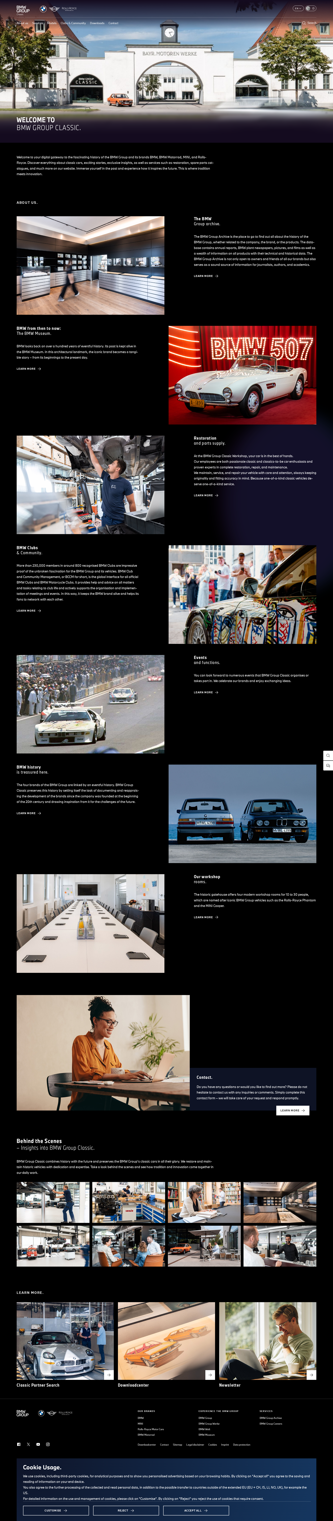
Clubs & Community (73, 23)
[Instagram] (48, 1444)
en (297, 8)
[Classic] (23, 9)
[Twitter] (28, 1444)
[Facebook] (19, 1444)
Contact (113, 23)
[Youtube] (38, 1444)
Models (52, 23)
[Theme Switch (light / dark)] (310, 8)
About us (22, 23)
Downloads (97, 23)
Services (37, 23)
